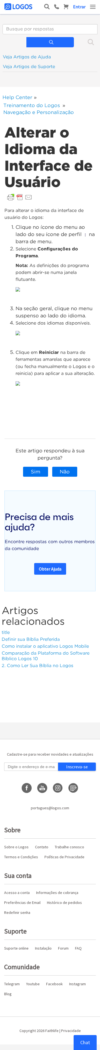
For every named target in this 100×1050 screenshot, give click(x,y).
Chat (85, 1042)
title (6, 632)
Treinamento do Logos (31, 105)
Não (65, 472)
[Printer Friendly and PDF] (19, 197)
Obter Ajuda (50, 569)
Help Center (17, 97)
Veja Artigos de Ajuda (27, 56)
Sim (35, 472)
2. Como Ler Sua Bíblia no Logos (37, 665)
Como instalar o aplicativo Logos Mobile (45, 646)
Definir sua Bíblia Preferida (31, 639)
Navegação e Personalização (38, 112)
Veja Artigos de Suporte (29, 66)
